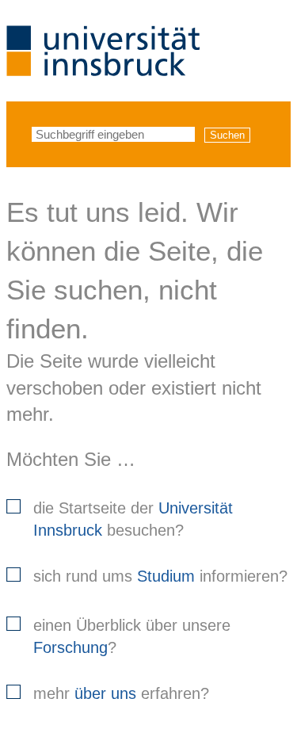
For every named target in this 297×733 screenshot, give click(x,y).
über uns (105, 693)
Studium (166, 576)
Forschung (70, 647)
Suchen (227, 135)
